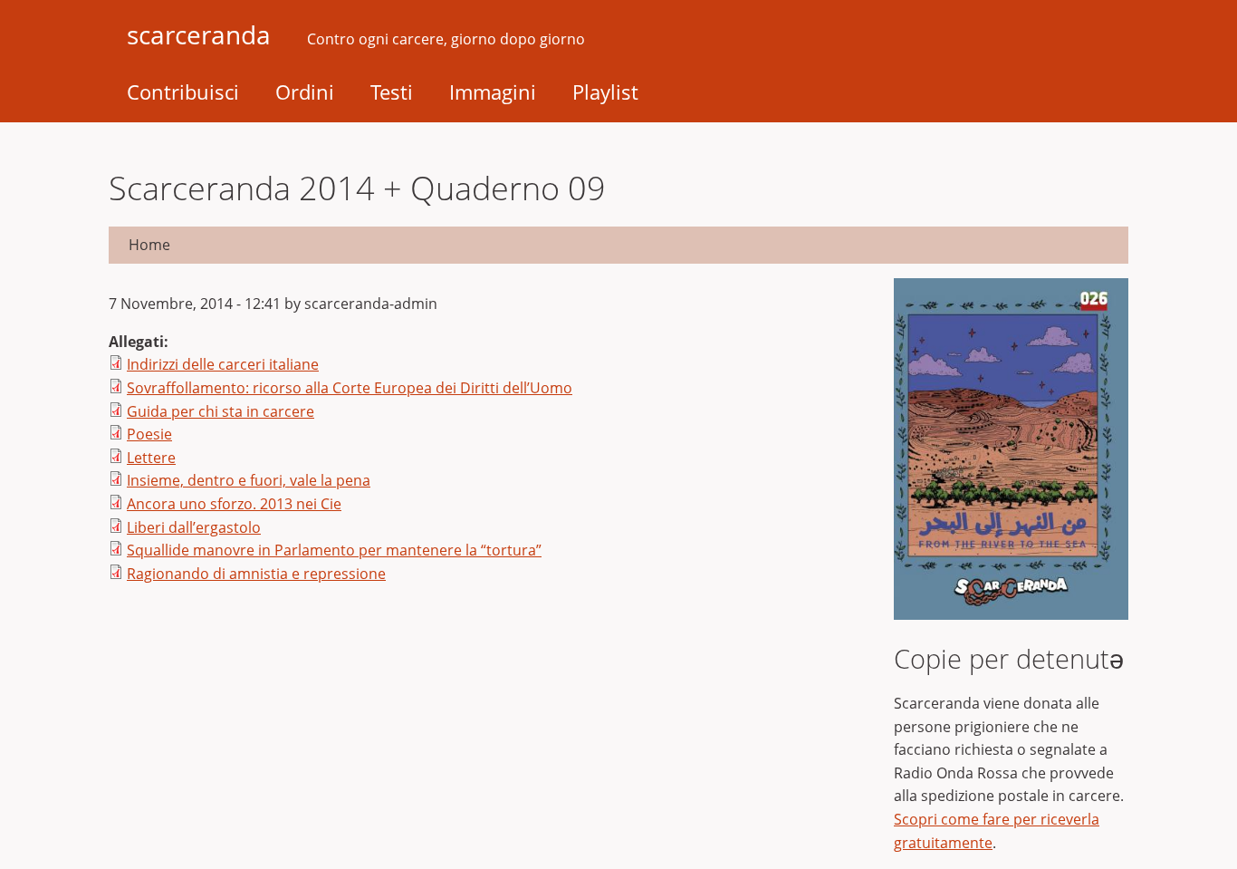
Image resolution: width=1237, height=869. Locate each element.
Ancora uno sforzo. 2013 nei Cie (234, 504)
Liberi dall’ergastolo (194, 527)
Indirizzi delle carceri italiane (223, 364)
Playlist (605, 91)
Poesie (149, 434)
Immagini (492, 91)
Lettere (151, 458)
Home (149, 245)
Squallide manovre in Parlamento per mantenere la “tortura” (334, 550)
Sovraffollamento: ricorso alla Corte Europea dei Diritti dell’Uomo (349, 388)
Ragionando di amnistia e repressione (256, 574)
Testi (391, 91)
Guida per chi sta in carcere (220, 411)
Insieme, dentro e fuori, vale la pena (248, 480)
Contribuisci (183, 91)
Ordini (304, 91)
